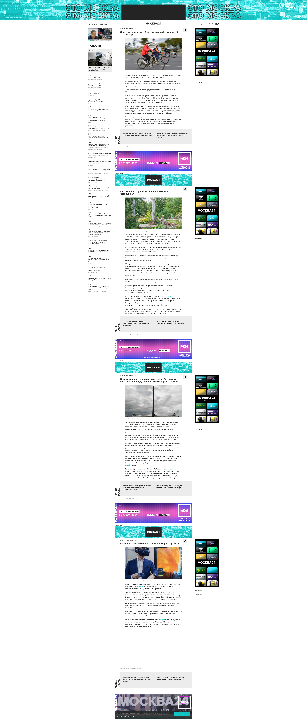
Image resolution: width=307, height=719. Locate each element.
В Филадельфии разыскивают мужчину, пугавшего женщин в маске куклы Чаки (99, 224)
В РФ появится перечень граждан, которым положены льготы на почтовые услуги (98, 206)
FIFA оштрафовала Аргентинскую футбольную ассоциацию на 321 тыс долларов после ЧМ (98, 259)
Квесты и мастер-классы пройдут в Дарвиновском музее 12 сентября (169, 487)
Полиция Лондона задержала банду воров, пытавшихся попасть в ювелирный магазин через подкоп (98, 145)
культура (90, 165)
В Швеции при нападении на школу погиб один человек (98, 76)
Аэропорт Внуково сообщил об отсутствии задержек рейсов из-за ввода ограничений (98, 269)
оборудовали (168, 117)
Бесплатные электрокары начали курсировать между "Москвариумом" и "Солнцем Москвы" (99, 278)
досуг (126, 146)
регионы (98, 87)
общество (91, 139)
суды (89, 113)
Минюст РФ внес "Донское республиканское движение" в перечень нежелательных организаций (99, 118)
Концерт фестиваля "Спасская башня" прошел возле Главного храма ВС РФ (170, 678)
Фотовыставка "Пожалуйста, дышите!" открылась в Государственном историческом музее (137, 488)
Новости (94, 45)
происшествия (92, 79)
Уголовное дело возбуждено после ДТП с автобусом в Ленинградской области (99, 250)
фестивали (140, 334)
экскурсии (169, 469)
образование (91, 245)
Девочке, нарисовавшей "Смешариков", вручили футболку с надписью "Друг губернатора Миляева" (99, 232)
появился (167, 296)
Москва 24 (153, 23)
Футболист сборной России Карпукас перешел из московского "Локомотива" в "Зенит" (99, 215)
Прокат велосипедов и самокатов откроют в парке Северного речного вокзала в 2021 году (171, 135)
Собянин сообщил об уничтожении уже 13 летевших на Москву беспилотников (99, 69)
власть (90, 200)
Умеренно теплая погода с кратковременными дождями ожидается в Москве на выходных (98, 136)
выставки (131, 498)
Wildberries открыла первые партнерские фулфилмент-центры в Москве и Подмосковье (98, 179)
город (89, 130)
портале (144, 243)
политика (94, 113)
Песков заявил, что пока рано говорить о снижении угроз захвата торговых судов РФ (99, 196)
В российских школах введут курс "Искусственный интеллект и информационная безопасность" (97, 242)
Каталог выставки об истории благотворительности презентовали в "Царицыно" (136, 323)
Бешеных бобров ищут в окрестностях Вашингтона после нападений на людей (99, 170)
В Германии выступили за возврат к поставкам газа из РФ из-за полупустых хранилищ (99, 288)
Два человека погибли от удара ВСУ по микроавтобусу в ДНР (99, 84)
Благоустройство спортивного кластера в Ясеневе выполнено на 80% (99, 127)
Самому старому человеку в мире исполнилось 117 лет (97, 92)
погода (96, 139)
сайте (129, 465)
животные (90, 173)
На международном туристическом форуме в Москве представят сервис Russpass (136, 679)
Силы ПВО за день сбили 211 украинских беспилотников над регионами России (99, 154)
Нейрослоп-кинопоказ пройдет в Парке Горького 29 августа (99, 162)
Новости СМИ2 (119, 173)
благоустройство (100, 130)
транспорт (91, 272)
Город (135, 29)
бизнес (90, 182)
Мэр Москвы (93, 51)
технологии (104, 245)
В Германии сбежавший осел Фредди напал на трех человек (98, 187)
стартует (161, 620)
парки (130, 334)
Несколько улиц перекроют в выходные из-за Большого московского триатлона (137, 135)
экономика (95, 182)
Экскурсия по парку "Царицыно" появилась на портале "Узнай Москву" (170, 322)
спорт (89, 103)
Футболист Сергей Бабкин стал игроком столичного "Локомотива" (99, 100)
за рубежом (99, 79)
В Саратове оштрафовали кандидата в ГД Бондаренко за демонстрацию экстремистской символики (99, 109)
